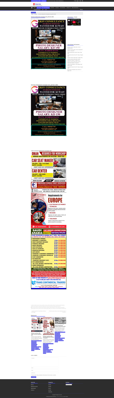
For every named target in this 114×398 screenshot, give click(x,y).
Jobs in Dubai (39, 306)
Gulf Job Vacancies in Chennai (38, 305)
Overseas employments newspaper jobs (61, 308)
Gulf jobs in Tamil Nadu (56, 305)
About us (32, 384)
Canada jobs (50, 391)
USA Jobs (49, 386)
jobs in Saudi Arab (53, 308)
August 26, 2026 (57, 324)
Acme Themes (66, 396)
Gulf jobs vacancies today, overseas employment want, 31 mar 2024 (57, 311)
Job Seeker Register (37, 9)
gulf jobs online (60, 307)
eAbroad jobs (40, 307)
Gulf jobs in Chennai (44, 305)
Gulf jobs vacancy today (34, 306)
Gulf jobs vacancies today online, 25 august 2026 (74, 57)
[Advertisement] (48, 77)
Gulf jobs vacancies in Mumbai (42, 308)
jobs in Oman (46, 306)
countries (52, 7)
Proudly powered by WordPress (51, 396)
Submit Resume (33, 388)
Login (46, 9)
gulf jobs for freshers (55, 307)
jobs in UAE (59, 306)
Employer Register (75, 7)
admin (38, 332)
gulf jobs (51, 307)
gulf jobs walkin (48, 308)
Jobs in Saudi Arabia (54, 306)
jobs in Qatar (50, 306)
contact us (68, 7)
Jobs (42, 9)
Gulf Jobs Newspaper (45, 7)
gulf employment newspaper (45, 307)
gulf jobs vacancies (35, 308)
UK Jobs (49, 388)
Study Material (62, 7)
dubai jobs (36, 307)
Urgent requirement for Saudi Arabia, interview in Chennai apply (38, 311)
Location (57, 7)
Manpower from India (34, 386)
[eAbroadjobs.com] (32, 7)
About (35, 7)
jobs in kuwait (42, 306)
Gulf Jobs (39, 7)
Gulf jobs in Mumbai (49, 305)
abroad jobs (33, 307)
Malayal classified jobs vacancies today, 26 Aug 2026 (55, 0)
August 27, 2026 (34, 332)
